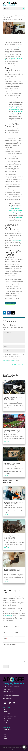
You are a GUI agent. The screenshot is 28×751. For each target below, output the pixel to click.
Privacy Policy (5, 360)
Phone (17, 632)
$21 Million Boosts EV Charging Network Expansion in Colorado (12, 570)
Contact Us (6, 732)
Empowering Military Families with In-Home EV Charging (13, 536)
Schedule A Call (8, 615)
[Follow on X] (13, 313)
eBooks (5, 738)
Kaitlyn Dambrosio (8, 19)
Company (6, 626)
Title (4, 632)
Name (17, 626)
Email (5, 638)
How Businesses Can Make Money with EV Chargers (13, 397)
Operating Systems (8, 718)
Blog (5, 734)
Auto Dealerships (8, 722)
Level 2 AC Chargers (8, 714)
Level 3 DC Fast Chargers (10, 716)
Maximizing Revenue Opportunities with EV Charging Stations (13, 503)
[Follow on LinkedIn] (4, 313)
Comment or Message (9, 644)
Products (6, 711)
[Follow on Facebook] (9, 313)
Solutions (6, 709)
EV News (13, 505)
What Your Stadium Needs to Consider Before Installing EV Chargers (12, 432)
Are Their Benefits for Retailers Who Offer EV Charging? (13, 464)
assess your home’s (16, 240)
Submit (5, 667)
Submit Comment (18, 364)
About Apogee (7, 729)
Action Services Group (15, 686)
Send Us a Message (7, 698)
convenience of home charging (12, 47)
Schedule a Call (10, 303)
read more (6, 409)
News (5, 736)
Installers (6, 720)
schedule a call (8, 297)
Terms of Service (13, 360)
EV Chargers (14, 399)
